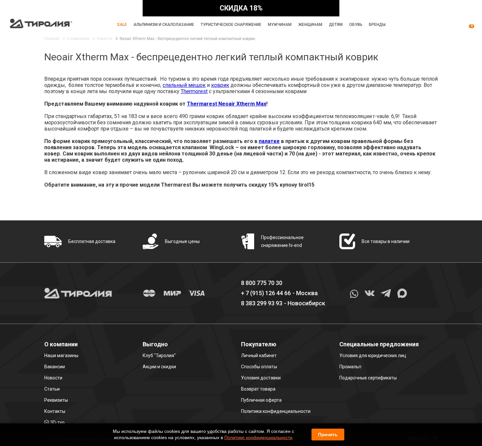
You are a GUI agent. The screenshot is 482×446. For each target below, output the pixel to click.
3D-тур (57, 422)
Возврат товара (258, 389)
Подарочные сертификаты (368, 377)
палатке (269, 141)
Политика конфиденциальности (276, 411)
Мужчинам (279, 24)
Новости (53, 377)
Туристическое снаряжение (231, 24)
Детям (336, 24)
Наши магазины (61, 355)
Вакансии (54, 366)
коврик (220, 85)
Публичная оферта (261, 400)
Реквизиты (56, 400)
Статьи (52, 389)
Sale (122, 24)
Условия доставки (261, 377)
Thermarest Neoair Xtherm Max (226, 104)
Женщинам (310, 24)
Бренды (377, 24)
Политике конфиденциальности (258, 437)
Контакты (54, 411)
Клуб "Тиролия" (159, 355)
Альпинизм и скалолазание (163, 24)
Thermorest (194, 91)
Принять (328, 434)
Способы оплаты (259, 366)
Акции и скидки (159, 366)
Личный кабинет (259, 355)
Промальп (350, 366)
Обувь (355, 24)
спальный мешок (184, 85)
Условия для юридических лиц (372, 355)
